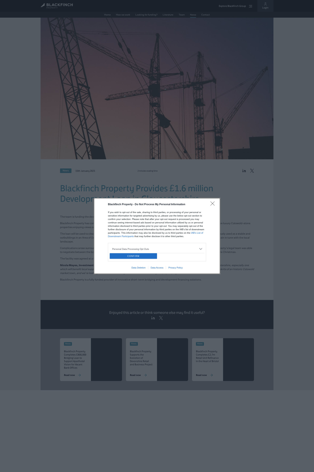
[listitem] (157, 249)
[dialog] (157, 236)
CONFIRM (133, 256)
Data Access (157, 267)
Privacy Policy (175, 267)
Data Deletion (138, 267)
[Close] (213, 204)
